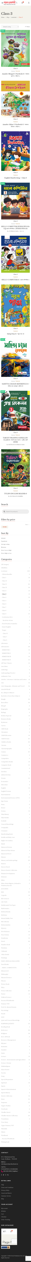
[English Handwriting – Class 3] (15, 151)
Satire (3, 1053)
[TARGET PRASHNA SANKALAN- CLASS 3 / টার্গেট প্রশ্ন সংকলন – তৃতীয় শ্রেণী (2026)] (15, 411)
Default (3, 538)
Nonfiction (4, 938)
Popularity (4, 541)
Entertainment (5, 794)
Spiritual (4, 1083)
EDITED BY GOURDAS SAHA (16, 444)
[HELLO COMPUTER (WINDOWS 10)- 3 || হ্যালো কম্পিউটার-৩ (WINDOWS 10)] (15, 201)
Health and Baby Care (8, 837)
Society (3, 1073)
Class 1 (4, 577)
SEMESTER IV (6, 660)
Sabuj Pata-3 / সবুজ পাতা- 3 (15, 334)
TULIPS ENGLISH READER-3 (15, 494)
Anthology (4, 669)
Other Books (5, 954)
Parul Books (5, 964)
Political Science (6, 997)
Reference (4, 1030)
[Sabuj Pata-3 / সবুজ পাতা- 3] (15, 305)
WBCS (3, 1132)
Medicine (4, 915)
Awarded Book (5, 689)
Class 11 (4, 584)
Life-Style (4, 902)
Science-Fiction (6, 1063)
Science (3, 1056)
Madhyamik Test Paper (8, 905)
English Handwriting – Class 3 (15, 178)
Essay (3, 804)
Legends (3, 895)
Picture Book (5, 984)
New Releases (5, 931)
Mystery (3, 928)
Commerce (4, 755)
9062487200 (5, 1169)
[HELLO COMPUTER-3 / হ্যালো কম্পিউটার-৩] (15, 254)
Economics (4, 781)
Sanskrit (3, 1050)
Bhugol (3, 706)
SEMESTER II (6, 653)
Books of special (6, 715)
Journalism (4, 888)
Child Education (6, 735)
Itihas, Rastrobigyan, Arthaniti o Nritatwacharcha (11, 884)
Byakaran (4, 722)
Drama (3, 778)
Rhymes (3, 1043)
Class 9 (4, 614)
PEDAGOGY (5, 971)
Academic (4, 571)
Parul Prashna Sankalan (9, 623)
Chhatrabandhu (7, 574)
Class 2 (4, 590)
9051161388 (14, 1169)
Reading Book (5, 1027)
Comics (3, 752)
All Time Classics (6, 663)
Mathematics (5, 908)
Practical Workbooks (7, 1000)
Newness (3, 547)
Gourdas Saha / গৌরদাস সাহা (16, 231)
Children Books (6, 742)
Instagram (5, 1174)
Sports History (5, 1092)
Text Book (4, 1109)
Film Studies (5, 817)
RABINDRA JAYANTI (7, 1023)
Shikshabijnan (5, 1066)
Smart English (6, 627)
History (3, 857)
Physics (3, 981)
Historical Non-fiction (8, 850)
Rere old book (5, 1037)
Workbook (4, 1135)
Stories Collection (6, 1096)
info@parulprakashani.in (9, 1164)
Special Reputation (7, 1079)
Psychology (4, 1010)
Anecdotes (4, 666)
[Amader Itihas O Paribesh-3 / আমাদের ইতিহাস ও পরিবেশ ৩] (15, 99)
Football (3, 821)
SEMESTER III (6, 656)
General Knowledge (7, 824)
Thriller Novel (5, 1112)
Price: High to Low (6, 553)
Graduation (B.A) (7, 617)
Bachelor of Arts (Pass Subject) (10, 696)
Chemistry (4, 732)
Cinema (3, 745)
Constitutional (5, 768)
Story (3, 1099)
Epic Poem (4, 801)
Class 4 (4, 597)
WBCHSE (4, 1129)
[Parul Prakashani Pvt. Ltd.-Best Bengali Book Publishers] (9, 3)
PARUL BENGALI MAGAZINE (10, 961)
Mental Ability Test (7, 918)
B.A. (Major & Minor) (7, 692)
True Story (4, 1122)
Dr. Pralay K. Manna (16, 496)
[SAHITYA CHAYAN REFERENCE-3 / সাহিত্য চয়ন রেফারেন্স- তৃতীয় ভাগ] (15, 358)
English (3, 788)
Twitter (3, 1174)
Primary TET (5, 1004)
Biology (3, 712)
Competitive (5, 758)
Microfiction (5, 921)
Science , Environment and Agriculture (13, 1059)
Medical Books (5, 912)
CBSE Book (4, 729)
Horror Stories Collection (9, 870)
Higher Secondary (7, 840)
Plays (2, 987)
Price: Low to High (6, 550)
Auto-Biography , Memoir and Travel (12, 686)
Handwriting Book (7, 834)
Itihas (3, 880)
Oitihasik (4, 951)
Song (2, 1076)
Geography (4, 827)
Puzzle (3, 1013)
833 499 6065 (7, 1171)
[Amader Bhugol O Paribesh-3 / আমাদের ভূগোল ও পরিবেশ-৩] (15, 48)
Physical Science (6, 977)
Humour (4, 877)
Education (4, 784)
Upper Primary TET (7, 1125)
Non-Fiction (5, 935)
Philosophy (4, 974)
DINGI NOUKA (5, 775)
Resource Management (8, 1040)
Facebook (1, 1174)
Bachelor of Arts (8, 620)
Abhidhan (4, 568)
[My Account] (29, 3)
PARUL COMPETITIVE (9, 967)
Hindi (3, 844)
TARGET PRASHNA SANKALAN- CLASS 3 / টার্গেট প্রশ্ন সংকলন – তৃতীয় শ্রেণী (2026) (15, 440)
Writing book (5, 1142)
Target (4, 630)
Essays (3, 808)
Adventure (4, 643)
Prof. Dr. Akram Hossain (8, 1007)
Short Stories (5, 1069)
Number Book (5, 944)
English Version (6, 791)
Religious (4, 1033)
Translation (5, 1119)
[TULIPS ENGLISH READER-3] (15, 468)
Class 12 (4, 587)
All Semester (5, 646)
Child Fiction (5, 738)
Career (3, 725)
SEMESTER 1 (6, 650)
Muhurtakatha (5, 925)
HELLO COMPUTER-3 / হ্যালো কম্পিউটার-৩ (15, 280)
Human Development (8, 873)
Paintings (4, 958)
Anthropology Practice (8, 673)
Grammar (4, 831)
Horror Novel (5, 867)
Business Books (6, 719)
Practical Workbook (8, 1138)
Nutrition (4, 948)
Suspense (4, 1102)
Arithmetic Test (6, 676)
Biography (4, 709)
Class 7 (4, 607)
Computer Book (6, 765)
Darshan (4, 771)
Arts (2, 683)
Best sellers (4, 702)
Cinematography (6, 748)
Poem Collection (6, 990)
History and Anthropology (9, 860)
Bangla (3, 699)
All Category (5, 564)
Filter (4, 527)
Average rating (5, 544)
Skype (7, 1174)
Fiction (3, 811)
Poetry (3, 994)
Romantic (4, 1046)
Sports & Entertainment (8, 1089)
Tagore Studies (5, 1105)
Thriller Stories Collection (9, 1115)
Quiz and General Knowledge (10, 1020)
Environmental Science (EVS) (10, 798)
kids (2, 892)
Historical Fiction (6, 847)
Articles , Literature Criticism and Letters (14, 679)
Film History (5, 814)
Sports (3, 1086)
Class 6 (4, 604)
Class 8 (4, 610)
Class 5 (4, 600)
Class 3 (15, 68)
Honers (3, 863)
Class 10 (4, 581)
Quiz (2, 1017)
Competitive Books (7, 761)
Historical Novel (6, 854)
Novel (3, 941)
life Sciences (5, 898)
